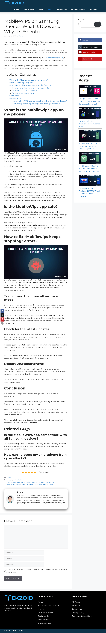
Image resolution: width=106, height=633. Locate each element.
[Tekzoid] (14, 3)
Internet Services (78, 9)
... (18, 505)
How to (41, 9)
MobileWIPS (17, 480)
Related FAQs (15, 98)
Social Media (62, 9)
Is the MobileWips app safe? (21, 83)
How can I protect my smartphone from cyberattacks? (36, 104)
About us (93, 9)
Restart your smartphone (23, 93)
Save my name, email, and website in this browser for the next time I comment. (37, 570)
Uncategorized (45, 623)
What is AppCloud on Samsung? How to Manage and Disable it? (31, 482)
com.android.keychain (53, 58)
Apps (50, 9)
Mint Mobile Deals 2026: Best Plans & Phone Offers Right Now (89, 146)
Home (16, 9)
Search (81, 20)
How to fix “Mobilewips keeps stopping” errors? (30, 85)
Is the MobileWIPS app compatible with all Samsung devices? (39, 101)
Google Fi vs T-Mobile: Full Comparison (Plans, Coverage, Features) (89, 101)
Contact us (77, 609)
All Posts (76, 602)
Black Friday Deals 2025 (48, 605)
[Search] (97, 24)
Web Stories (28, 9)
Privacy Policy (78, 613)
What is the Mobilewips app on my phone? (28, 80)
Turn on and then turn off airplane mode (30, 88)
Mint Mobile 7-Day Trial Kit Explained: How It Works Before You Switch (90, 168)
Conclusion (14, 96)
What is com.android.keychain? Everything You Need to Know (30, 484)
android (9, 480)
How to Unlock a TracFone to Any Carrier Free (89, 123)
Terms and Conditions (82, 616)
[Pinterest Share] (2, 319)
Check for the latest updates (25, 90)
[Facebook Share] (2, 311)
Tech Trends (44, 620)
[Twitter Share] (2, 315)
